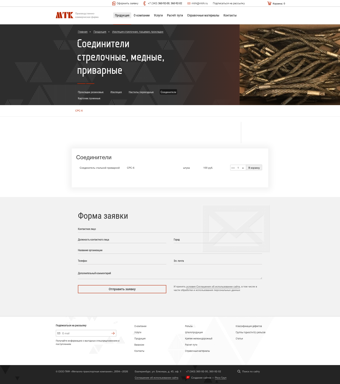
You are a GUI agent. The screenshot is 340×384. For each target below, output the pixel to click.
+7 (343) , (165, 3)
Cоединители (168, 92)
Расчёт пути (175, 15)
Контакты (230, 15)
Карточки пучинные (89, 98)
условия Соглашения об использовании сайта (213, 286)
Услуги (158, 15)
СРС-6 (79, 110)
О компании (142, 15)
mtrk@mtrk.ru (200, 3)
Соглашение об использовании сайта (156, 377)
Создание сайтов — (208, 377)
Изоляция (116, 92)
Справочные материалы (203, 15)
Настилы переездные (141, 92)
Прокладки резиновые (91, 92)
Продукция (122, 15)
